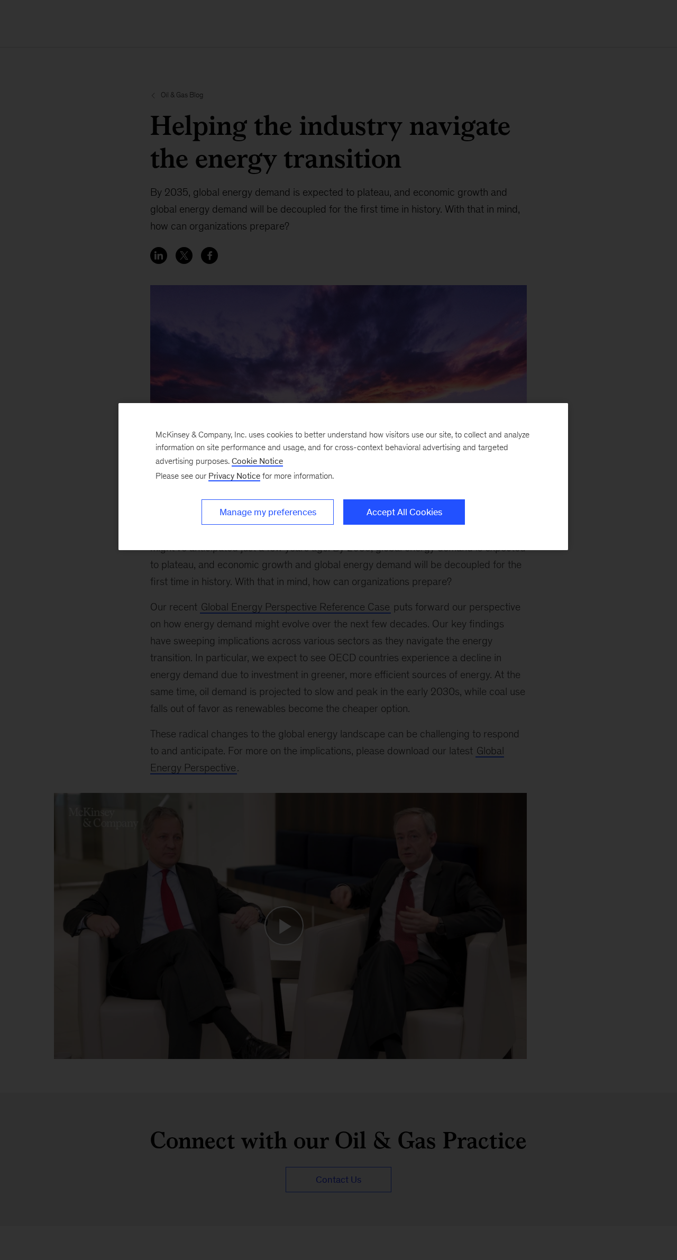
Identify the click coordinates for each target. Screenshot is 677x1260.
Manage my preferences (267, 512)
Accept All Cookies (404, 512)
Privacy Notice (234, 475)
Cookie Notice (257, 460)
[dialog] (343, 476)
